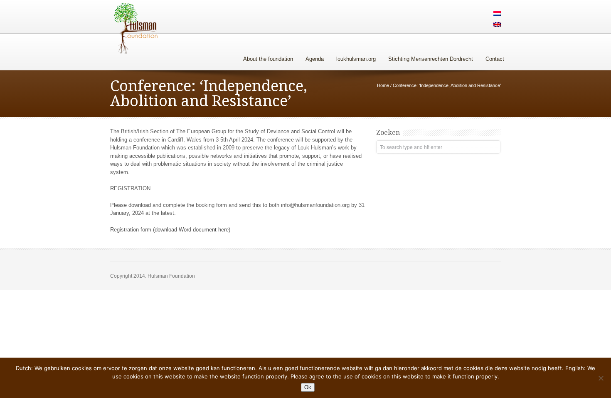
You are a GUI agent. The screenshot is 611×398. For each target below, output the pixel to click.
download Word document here (192, 229)
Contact (494, 59)
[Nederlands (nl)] (497, 14)
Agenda (315, 59)
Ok (307, 387)
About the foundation (268, 59)
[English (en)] (497, 25)
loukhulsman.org (356, 59)
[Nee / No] (600, 378)
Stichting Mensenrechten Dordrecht (430, 59)
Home (383, 85)
